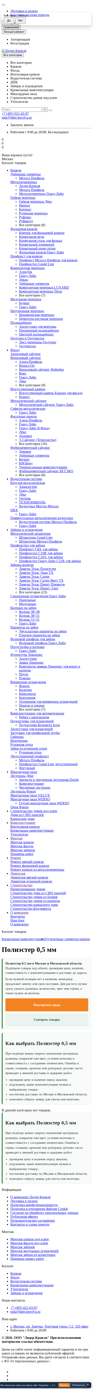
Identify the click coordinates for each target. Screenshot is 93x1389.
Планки (24, 678)
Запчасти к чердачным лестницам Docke (49, 780)
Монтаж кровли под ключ (29, 1239)
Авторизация (20, 39)
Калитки (25, 690)
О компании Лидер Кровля (30, 1197)
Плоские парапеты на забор (39, 635)
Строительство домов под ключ (33, 811)
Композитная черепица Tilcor (40, 291)
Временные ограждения (28, 682)
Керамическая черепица (36, 315)
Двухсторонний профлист (29, 756)
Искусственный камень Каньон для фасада (50, 393)
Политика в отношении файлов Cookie (39, 1209)
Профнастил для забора (27, 545)
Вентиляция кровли (25, 826)
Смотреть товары (47, 1019)
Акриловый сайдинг (25, 354)
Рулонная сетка (21, 744)
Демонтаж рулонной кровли (31, 881)
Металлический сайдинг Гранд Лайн (46, 404)
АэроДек (25, 272)
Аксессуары (28, 658)
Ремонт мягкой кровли (27, 862)
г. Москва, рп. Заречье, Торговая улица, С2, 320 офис (49, 1326)
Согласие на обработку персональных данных (44, 1213)
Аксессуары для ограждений (31, 729)
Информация (11, 1190)
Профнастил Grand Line (36, 264)
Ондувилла (27, 346)
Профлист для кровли (26, 256)
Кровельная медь (31, 237)
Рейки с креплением (34, 717)
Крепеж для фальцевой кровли (41, 233)
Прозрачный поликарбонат (39, 330)
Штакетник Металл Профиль (40, 541)
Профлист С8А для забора (38, 549)
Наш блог (17, 920)
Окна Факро (19, 807)
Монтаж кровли (22, 842)
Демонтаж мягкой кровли (29, 877)
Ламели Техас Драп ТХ (36, 572)
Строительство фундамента (30, 908)
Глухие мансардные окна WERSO (44, 803)
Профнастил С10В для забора (41, 553)
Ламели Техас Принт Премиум (42, 584)
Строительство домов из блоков (34, 897)
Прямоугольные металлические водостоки (41, 518)
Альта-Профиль (30, 362)
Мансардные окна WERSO (30, 799)
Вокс (22, 373)
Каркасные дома (22, 819)
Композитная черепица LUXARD (44, 287)
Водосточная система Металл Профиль (48, 522)
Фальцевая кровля (23, 229)
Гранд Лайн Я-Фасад (34, 428)
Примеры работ (22, 854)
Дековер (25, 451)
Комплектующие (31, 783)
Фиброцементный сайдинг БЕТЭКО (46, 471)
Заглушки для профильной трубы (35, 733)
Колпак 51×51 (29, 619)
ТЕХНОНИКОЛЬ (32, 502)
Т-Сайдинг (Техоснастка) (37, 440)
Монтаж (16, 838)
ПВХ (14, 510)
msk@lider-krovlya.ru (17, 117)
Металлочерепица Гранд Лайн (41, 194)
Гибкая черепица (22, 197)
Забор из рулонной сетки (28, 748)
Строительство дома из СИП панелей (38, 893)
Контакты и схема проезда (29, 1224)
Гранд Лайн (27, 276)
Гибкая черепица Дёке (35, 201)
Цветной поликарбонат (36, 334)
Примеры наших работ (27, 1259)
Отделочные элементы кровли (67, 939)
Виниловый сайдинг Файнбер (41, 369)
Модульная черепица (25, 299)
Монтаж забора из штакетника (32, 1255)
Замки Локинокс (31, 662)
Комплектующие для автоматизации (37, 713)
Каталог (8, 1266)
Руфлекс (25, 217)
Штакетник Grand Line (36, 537)
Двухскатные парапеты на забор (43, 631)
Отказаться (78, 1385)
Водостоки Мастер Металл (39, 506)
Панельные (27, 600)
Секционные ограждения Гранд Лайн (38, 596)
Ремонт (15, 858)
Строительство (21, 885)
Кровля (15, 170)
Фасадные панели (23, 416)
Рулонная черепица (33, 213)
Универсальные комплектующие (43, 467)
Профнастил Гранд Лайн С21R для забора (50, 561)
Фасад (14, 350)
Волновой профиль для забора (32, 639)
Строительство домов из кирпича (35, 901)
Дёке (22, 381)
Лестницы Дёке (22, 776)
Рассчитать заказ (47, 1005)
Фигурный (27, 768)
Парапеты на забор (24, 627)
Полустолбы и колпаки (27, 647)
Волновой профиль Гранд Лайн (42, 643)
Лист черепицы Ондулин (37, 342)
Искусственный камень (27, 389)
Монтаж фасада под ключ (29, 1243)
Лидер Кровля (29, 186)
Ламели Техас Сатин (34, 576)
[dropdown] (3, 4)
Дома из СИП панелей (27, 815)
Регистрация (19, 43)
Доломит (25, 436)
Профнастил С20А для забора (41, 557)
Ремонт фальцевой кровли (29, 865)
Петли (23, 674)
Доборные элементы (25, 174)
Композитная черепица (27, 268)
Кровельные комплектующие (32, 830)
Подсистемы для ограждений (32, 721)
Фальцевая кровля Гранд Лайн (41, 252)
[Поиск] (50, 110)
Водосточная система (26, 479)
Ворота (24, 686)
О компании (19, 912)
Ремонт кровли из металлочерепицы (37, 869)
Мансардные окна (23, 772)
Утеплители (19, 834)
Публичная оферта (24, 1216)
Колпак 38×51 (29, 615)
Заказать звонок (22, 125)
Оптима (25, 498)
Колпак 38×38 (29, 612)
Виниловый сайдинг (25, 358)
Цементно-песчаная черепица (41, 319)
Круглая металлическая (27, 483)
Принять (64, 1385)
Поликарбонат (21, 322)
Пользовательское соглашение (32, 1220)
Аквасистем (28, 487)
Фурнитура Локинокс (26, 655)
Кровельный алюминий (36, 244)
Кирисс (24, 397)
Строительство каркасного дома (34, 905)
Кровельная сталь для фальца (40, 240)
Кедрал (24, 459)
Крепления (27, 697)
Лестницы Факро (23, 791)
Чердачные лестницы (34, 787)
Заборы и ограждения (26, 530)
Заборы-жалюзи (22, 565)
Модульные (27, 604)
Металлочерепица (23, 182)
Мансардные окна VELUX (30, 795)
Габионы (17, 737)
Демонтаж (18, 873)
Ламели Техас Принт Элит (38, 588)
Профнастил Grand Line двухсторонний (48, 764)
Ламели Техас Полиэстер (37, 569)
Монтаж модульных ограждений (34, 1251)
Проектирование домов (27, 889)
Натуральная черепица (27, 311)
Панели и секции (32, 705)
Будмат (24, 303)
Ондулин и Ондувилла (27, 338)
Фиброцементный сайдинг (30, 447)
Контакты (17, 916)
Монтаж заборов (22, 850)
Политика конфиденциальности (34, 1205)
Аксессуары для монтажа (37, 326)
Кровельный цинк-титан (37, 248)
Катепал (25, 209)
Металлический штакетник (30, 533)
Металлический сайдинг (28, 401)
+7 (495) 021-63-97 (15, 113)
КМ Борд (25, 463)
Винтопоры (19, 740)
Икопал (24, 205)
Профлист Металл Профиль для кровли (48, 260)
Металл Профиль (31, 178)
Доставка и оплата (24, 11)
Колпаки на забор (23, 608)
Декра (23, 279)
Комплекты (27, 694)
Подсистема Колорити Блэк (39, 725)
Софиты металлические (27, 408)
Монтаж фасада (21, 846)
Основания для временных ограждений (48, 701)
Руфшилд (26, 221)
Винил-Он (27, 365)
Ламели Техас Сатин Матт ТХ (41, 580)
